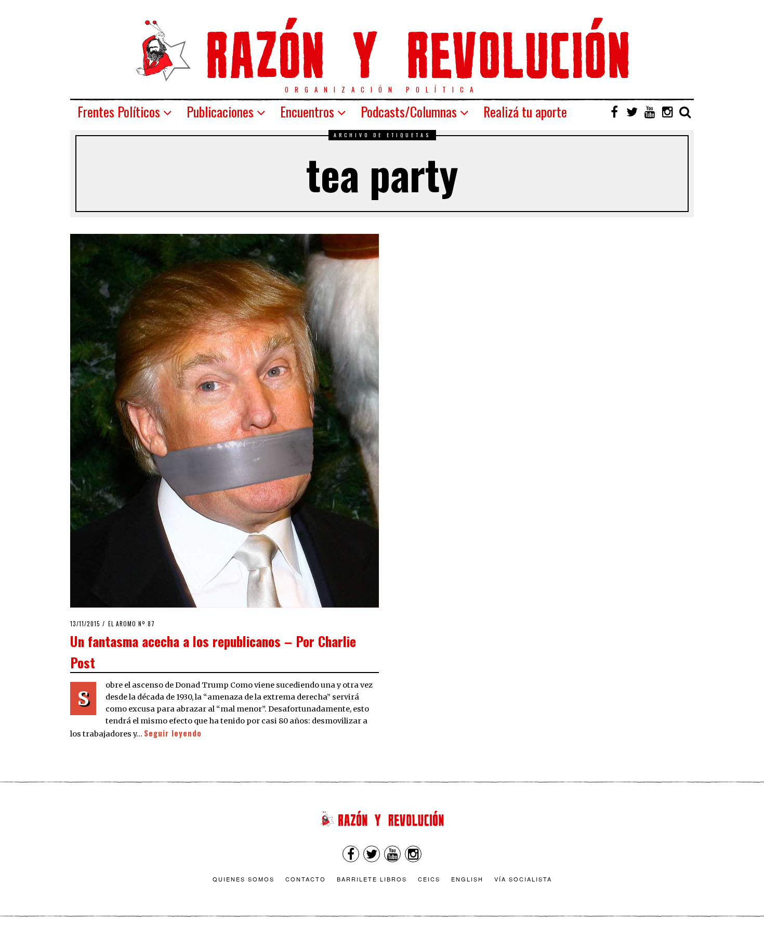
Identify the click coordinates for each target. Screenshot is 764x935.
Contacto (305, 879)
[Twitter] (632, 111)
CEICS (429, 879)
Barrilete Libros (372, 879)
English (467, 879)
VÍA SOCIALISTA (523, 879)
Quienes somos (243, 879)
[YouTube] (649, 111)
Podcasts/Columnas (409, 111)
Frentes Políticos (118, 111)
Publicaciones (220, 111)
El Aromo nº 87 (131, 624)
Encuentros (307, 111)
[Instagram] (667, 111)
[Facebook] (614, 111)
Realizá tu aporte (525, 111)
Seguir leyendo (173, 733)
